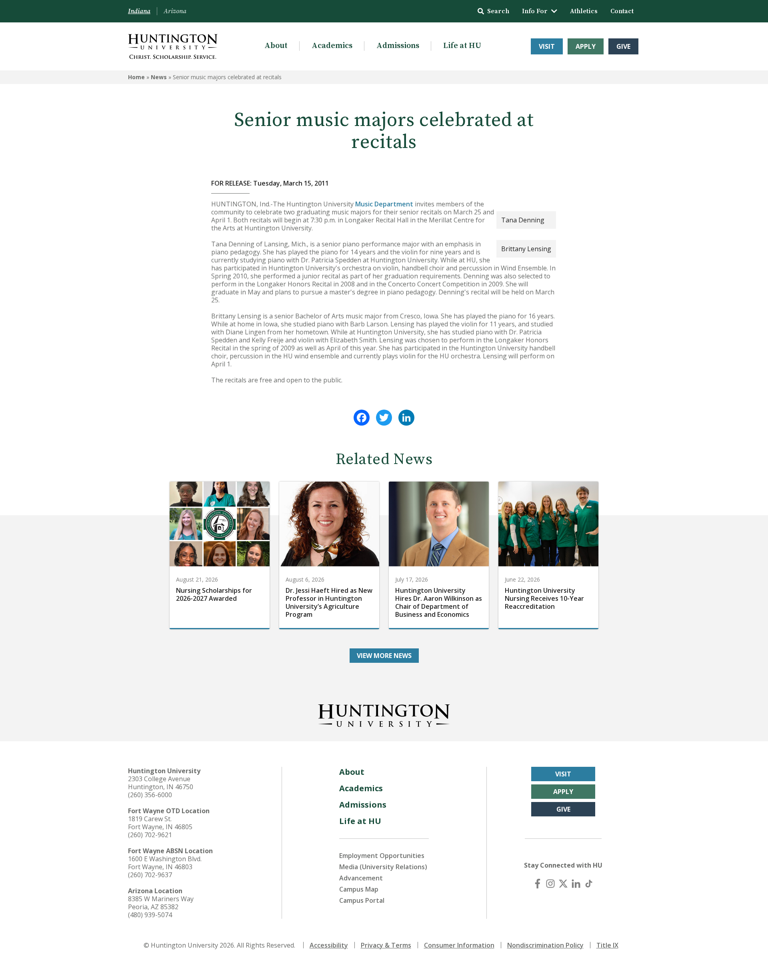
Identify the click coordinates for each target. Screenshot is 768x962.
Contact (622, 11)
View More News (384, 655)
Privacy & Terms (386, 945)
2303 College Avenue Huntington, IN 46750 (160, 782)
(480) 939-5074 (150, 914)
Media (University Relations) (383, 866)
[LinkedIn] (406, 418)
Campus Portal (361, 900)
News (159, 77)
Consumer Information (459, 945)
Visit (547, 46)
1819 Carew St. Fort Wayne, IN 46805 (160, 822)
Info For (535, 11)
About (276, 46)
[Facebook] (362, 418)
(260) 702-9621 (150, 834)
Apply (586, 46)
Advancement (361, 878)
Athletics (584, 11)
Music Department (384, 204)
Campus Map (358, 889)
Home (136, 77)
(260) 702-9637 (150, 874)
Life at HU (462, 46)
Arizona (175, 11)
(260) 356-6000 (150, 794)
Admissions (397, 46)
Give (623, 46)
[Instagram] (550, 883)
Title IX (607, 945)
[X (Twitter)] (563, 883)
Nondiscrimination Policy (545, 945)
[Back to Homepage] (384, 714)
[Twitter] (384, 418)
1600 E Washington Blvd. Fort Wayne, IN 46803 (165, 862)
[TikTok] (589, 883)
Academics (332, 46)
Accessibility (329, 945)
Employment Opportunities (381, 855)
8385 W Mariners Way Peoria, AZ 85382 (161, 902)
